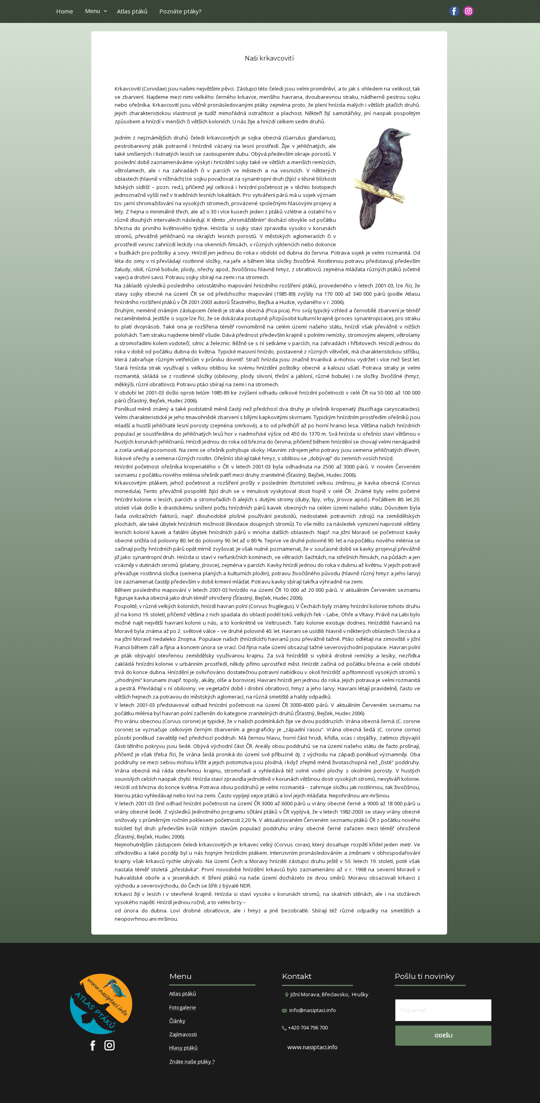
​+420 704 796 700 (307, 1027)
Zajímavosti (183, 1034)
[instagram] (468, 11)
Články (177, 1021)
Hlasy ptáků (183, 1048)
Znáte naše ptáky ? (192, 1062)
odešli (443, 1035)
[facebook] (454, 11)
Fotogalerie (182, 1007)
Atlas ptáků (132, 11)
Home (64, 11)
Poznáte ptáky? (180, 11)
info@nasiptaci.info (312, 1010)
